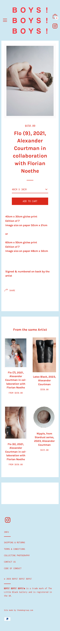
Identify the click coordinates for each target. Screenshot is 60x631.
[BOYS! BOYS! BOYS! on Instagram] (55, 26)
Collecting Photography (17, 555)
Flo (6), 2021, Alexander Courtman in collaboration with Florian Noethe (15, 452)
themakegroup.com (25, 610)
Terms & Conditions (14, 549)
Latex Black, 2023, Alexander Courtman (44, 380)
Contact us (10, 562)
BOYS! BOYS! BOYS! (22, 579)
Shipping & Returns (14, 542)
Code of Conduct (13, 568)
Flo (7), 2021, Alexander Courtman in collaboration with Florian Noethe (15, 380)
